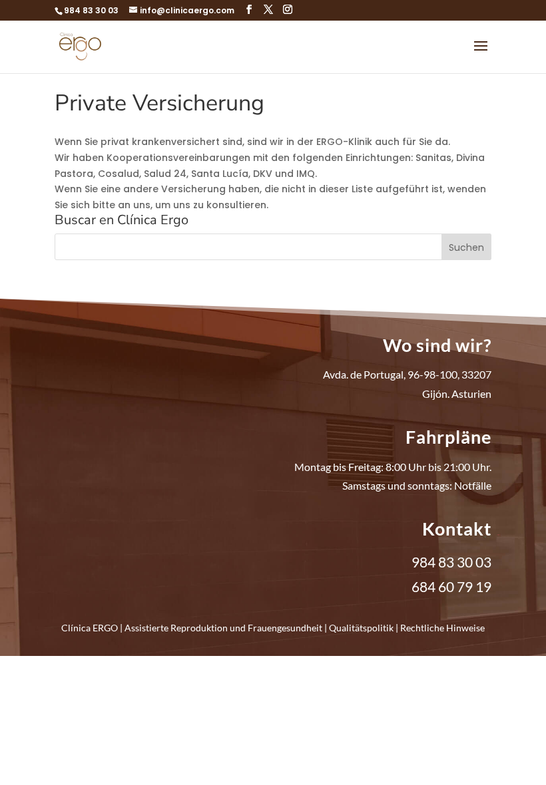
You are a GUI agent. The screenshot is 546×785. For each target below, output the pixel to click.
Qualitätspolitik (361, 627)
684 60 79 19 (451, 586)
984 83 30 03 (91, 10)
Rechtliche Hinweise (442, 627)
